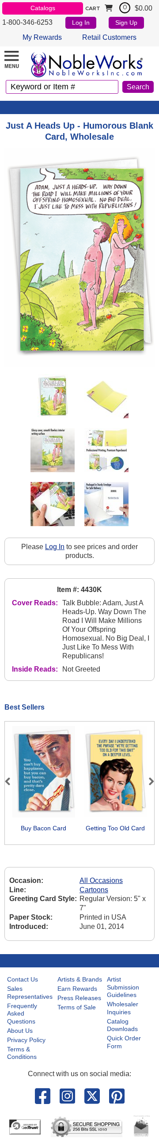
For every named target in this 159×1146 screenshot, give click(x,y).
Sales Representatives (30, 992)
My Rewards (42, 37)
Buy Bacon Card (43, 828)
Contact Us (22, 979)
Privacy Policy (26, 1039)
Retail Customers (109, 37)
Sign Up (126, 22)
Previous (11, 781)
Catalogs (42, 7)
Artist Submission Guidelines (123, 987)
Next (147, 781)
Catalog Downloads (122, 1025)
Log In (81, 22)
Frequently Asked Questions (22, 1013)
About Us (20, 1030)
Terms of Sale (76, 1007)
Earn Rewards (77, 988)
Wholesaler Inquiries (122, 1008)
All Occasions (101, 880)
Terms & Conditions (22, 1053)
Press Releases (79, 997)
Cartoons (94, 890)
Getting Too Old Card (115, 828)
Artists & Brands (79, 979)
